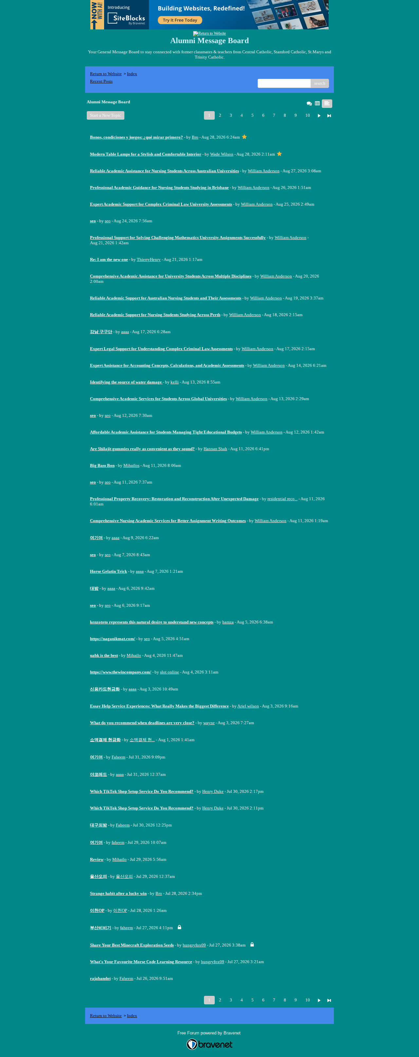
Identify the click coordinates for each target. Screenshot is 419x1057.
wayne (209, 722)
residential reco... (282, 498)
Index (132, 73)
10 (307, 115)
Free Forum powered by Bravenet (209, 1033)
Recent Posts (101, 81)
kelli (175, 382)
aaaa (125, 331)
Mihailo (134, 655)
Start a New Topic (105, 115)
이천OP (120, 910)
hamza (228, 622)
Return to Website (106, 73)
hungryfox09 (194, 945)
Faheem (118, 757)
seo (108, 220)
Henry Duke (213, 791)
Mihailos (131, 465)
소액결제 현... (142, 739)
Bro (195, 137)
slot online (169, 672)
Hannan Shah (215, 448)
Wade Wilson (221, 154)
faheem (118, 842)
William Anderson (264, 170)
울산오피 (124, 876)
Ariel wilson (248, 706)
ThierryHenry (149, 259)
